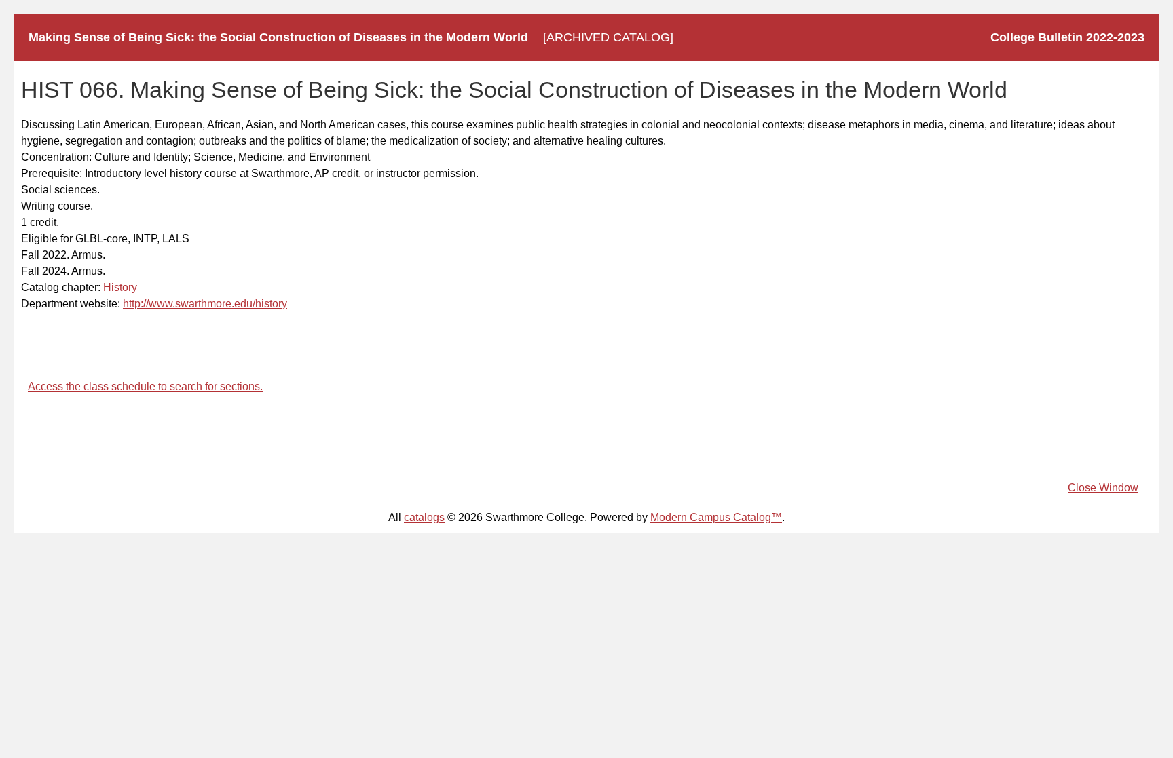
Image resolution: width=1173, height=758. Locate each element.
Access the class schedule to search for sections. (145, 386)
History (120, 287)
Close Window (1103, 487)
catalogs (424, 517)
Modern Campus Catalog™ (716, 517)
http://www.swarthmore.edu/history (205, 303)
